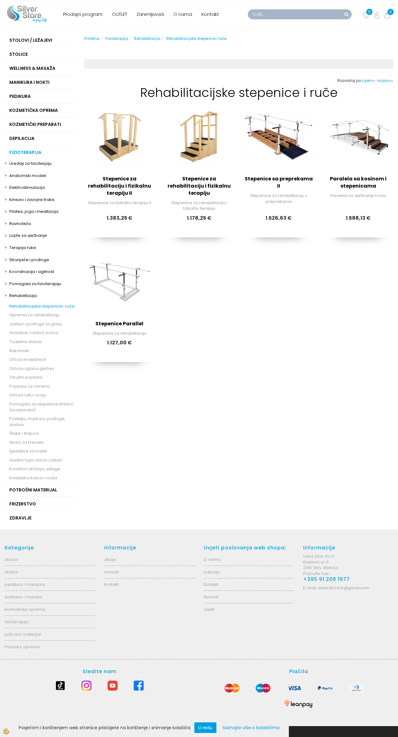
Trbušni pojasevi (25, 377)
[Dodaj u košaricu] (119, 164)
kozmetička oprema (25, 609)
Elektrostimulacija (27, 187)
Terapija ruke (22, 248)
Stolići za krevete (26, 442)
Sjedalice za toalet (28, 451)
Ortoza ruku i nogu (27, 395)
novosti (111, 572)
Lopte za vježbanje (28, 235)
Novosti (211, 597)
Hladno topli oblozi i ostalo (35, 460)
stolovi (11, 559)
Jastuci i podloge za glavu (35, 324)
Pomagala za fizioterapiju (35, 284)
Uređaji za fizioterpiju (30, 163)
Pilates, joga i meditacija (33, 211)
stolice (11, 572)
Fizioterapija (116, 38)
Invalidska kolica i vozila (33, 478)
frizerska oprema (22, 647)
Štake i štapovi (24, 433)
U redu (205, 728)
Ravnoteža (20, 224)
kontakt (111, 584)
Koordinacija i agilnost (31, 272)
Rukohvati (19, 351)
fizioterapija (16, 622)
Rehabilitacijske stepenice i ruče (42, 306)
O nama (183, 14)
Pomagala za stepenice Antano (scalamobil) (41, 407)
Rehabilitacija (23, 296)
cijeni (367, 80)
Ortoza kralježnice (27, 359)
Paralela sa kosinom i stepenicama (358, 182)
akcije (110, 559)
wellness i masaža (23, 597)
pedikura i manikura (25, 584)
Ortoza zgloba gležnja (31, 368)
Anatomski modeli (27, 176)
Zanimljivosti (150, 14)
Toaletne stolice (25, 342)
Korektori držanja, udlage (34, 469)
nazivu (383, 80)
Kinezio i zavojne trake (31, 200)
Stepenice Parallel (119, 323)
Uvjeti (209, 609)
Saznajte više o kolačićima (251, 728)
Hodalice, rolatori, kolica (33, 333)
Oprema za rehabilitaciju (34, 315)
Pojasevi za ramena (29, 386)
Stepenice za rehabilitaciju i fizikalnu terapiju (199, 186)
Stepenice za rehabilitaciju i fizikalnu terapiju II (119, 186)
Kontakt (210, 14)
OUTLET (119, 14)
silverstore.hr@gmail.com (343, 588)
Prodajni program (83, 14)
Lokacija (212, 572)
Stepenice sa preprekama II (279, 182)
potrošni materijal (23, 634)
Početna (92, 38)
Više (119, 148)
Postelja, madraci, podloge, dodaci (37, 422)
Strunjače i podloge (29, 260)
